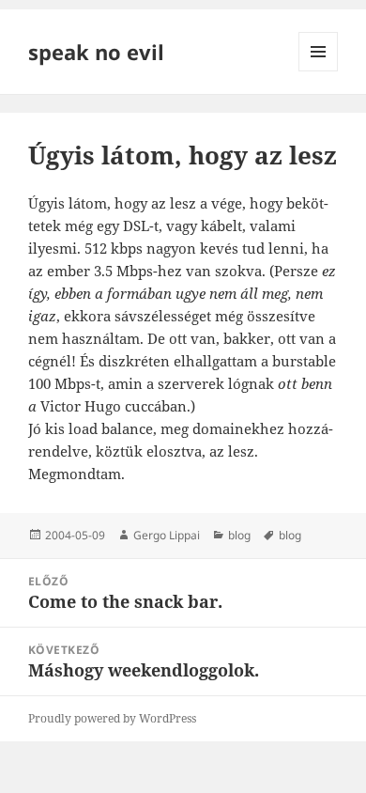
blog (239, 535)
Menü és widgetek (318, 70)
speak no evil (96, 52)
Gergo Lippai (166, 535)
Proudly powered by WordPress (112, 718)
